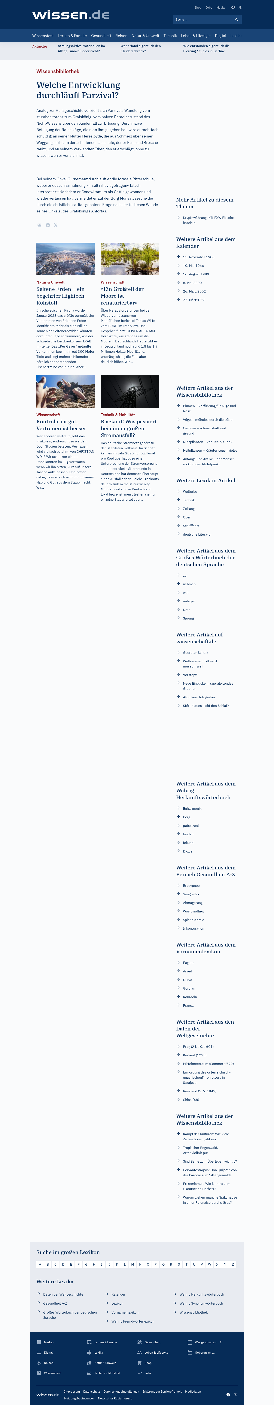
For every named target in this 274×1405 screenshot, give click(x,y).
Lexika (236, 35)
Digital (220, 35)
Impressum (72, 1391)
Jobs (209, 7)
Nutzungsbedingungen (79, 1398)
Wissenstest (43, 35)
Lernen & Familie (72, 35)
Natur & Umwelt (145, 35)
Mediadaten (193, 1391)
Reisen (121, 35)
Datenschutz (91, 1391)
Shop (198, 7)
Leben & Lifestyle (196, 35)
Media (220, 7)
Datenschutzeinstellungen (121, 1391)
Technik (170, 35)
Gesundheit (101, 35)
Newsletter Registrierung (115, 1398)
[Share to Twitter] (56, 225)
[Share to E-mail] (39, 225)
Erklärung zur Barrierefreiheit (162, 1391)
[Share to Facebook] (48, 225)
